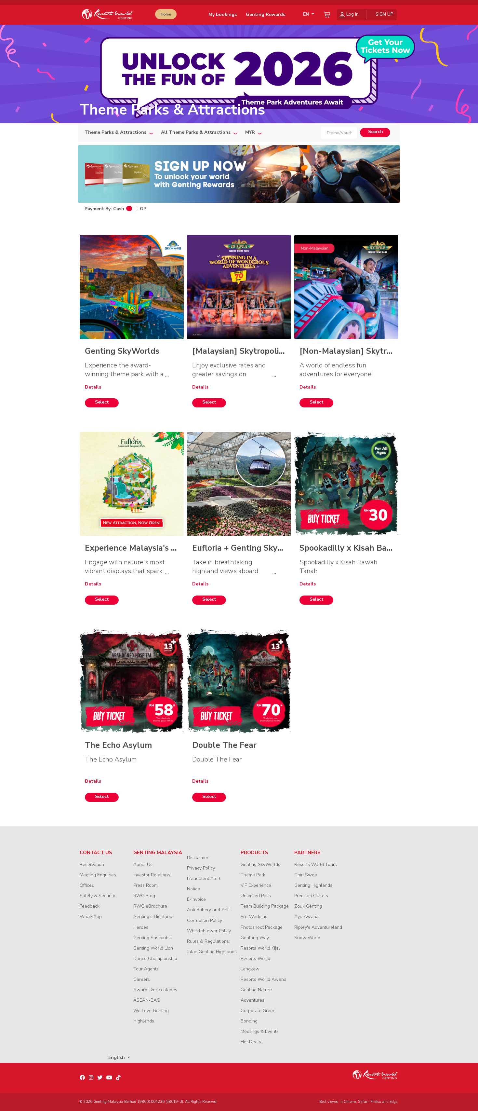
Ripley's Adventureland (318, 927)
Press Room (145, 885)
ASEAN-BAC (146, 1000)
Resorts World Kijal (260, 948)
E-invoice (196, 899)
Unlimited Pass (256, 896)
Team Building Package (265, 906)
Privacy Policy (201, 868)
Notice (193, 889)
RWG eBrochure (150, 906)
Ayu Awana (306, 916)
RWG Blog (144, 896)
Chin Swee (305, 875)
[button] (307, 14)
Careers (141, 979)
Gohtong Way (255, 938)
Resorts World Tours (315, 864)
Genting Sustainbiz (152, 938)
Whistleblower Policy (209, 931)
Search (375, 132)
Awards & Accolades (155, 990)
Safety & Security (97, 896)
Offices (87, 885)
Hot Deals (251, 1042)
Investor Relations (151, 875)
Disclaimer (197, 858)
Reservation (92, 864)
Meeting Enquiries (98, 875)
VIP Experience (256, 885)
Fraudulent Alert (203, 878)
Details (93, 387)
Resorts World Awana (263, 979)
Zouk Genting (308, 906)
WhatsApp (91, 916)
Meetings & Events (260, 1031)
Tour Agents (146, 969)
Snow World (307, 938)
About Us (143, 864)
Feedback (90, 906)
